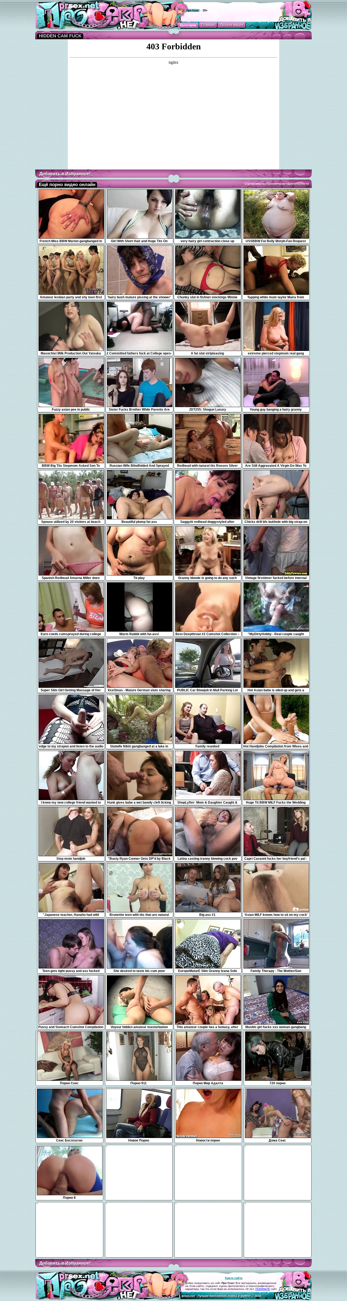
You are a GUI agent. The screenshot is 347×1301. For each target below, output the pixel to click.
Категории (188, 25)
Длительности (298, 183)
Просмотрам (275, 183)
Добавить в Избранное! (65, 173)
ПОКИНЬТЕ (262, 1288)
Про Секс (192, 10)
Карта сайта (233, 1278)
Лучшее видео (231, 25)
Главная (208, 25)
